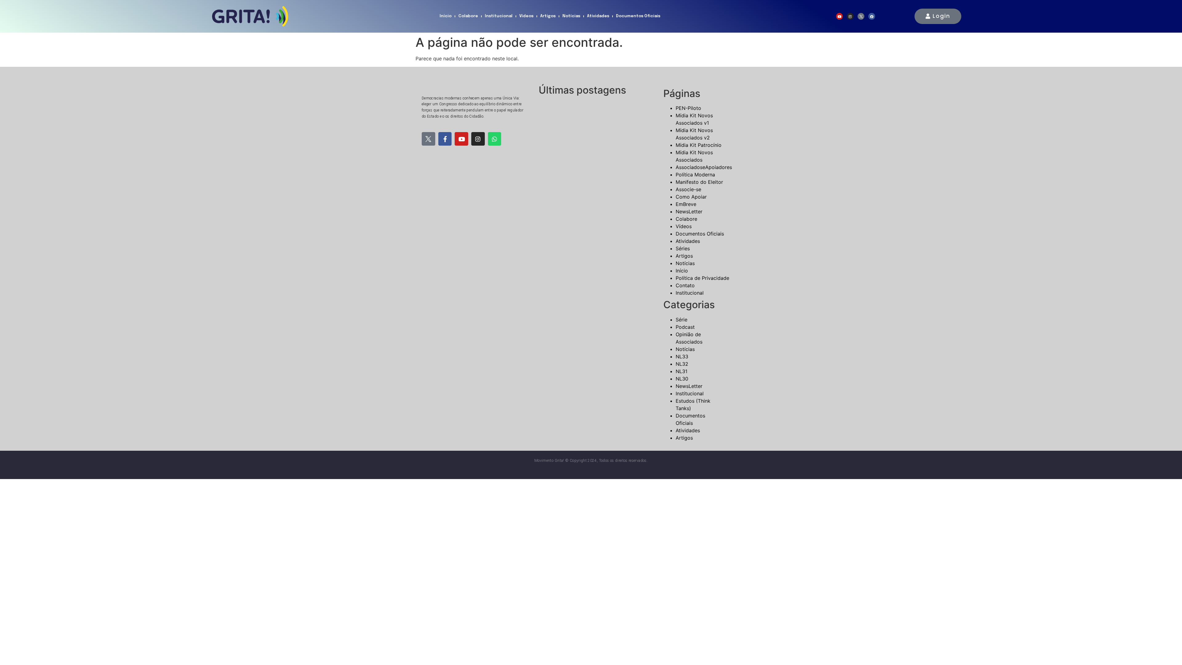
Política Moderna (695, 174)
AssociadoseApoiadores (704, 167)
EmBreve (686, 204)
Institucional (499, 16)
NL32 (682, 364)
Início (446, 16)
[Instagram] (850, 16)
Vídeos (526, 16)
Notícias (571, 16)
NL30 (682, 379)
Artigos (548, 16)
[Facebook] (871, 16)
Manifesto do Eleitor (699, 182)
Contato (685, 285)
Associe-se (688, 189)
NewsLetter (689, 211)
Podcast (685, 327)
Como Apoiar (691, 197)
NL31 (681, 371)
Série (681, 319)
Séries (683, 248)
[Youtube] (839, 16)
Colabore (468, 16)
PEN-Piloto (688, 108)
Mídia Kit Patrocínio (699, 145)
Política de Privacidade (702, 278)
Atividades (598, 16)
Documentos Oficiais (638, 16)
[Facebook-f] (445, 139)
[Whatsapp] (494, 139)
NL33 (682, 356)
